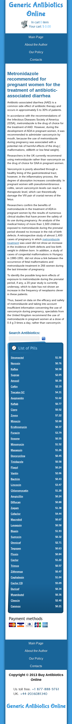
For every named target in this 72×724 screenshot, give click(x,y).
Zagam (15, 508)
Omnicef (16, 542)
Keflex (14, 369)
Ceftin (14, 386)
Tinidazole (17, 461)
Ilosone (15, 438)
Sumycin (16, 536)
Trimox (15, 565)
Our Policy (36, 52)
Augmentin (17, 398)
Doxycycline (18, 456)
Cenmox (16, 606)
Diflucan (16, 502)
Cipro (14, 409)
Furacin (15, 432)
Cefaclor (16, 513)
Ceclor (14, 560)
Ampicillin (17, 496)
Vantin (14, 473)
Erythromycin (19, 427)
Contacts (36, 59)
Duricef (15, 589)
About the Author (36, 44)
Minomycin (17, 444)
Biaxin (14, 531)
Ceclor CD (17, 583)
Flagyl (14, 467)
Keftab (14, 403)
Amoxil (15, 380)
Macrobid (16, 519)
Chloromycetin (19, 490)
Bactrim (15, 479)
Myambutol (17, 594)
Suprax (15, 375)
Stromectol (17, 357)
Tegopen (16, 548)
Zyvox (14, 415)
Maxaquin (16, 450)
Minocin (15, 421)
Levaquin (16, 525)
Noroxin (15, 363)
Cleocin (15, 600)
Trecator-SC (18, 392)
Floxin (14, 554)
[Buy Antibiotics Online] (36, 15)
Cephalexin (17, 577)
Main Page (36, 37)
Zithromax (17, 571)
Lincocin (16, 484)
